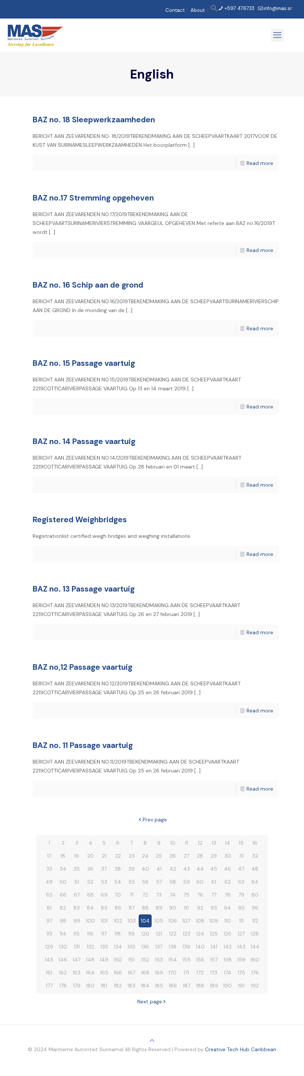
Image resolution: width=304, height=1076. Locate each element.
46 (227, 868)
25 (159, 855)
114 (63, 933)
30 (227, 855)
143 (241, 946)
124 (200, 933)
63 (241, 881)
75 (186, 894)
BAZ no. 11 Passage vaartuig (83, 745)
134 (118, 946)
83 (76, 907)
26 (172, 855)
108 (200, 920)
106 (172, 920)
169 (159, 972)
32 (255, 855)
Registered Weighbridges (80, 519)
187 (186, 985)
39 (131, 868)
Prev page (155, 819)
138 (172, 946)
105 (159, 920)
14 (227, 843)
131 (77, 946)
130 (63, 946)
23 (132, 855)
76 (200, 894)
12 (200, 843)
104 (145, 920)
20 (90, 855)
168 (145, 972)
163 (76, 972)
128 (255, 933)
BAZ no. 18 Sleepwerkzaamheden (94, 120)
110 (227, 920)
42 (172, 868)
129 (49, 946)
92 (200, 907)
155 (186, 959)
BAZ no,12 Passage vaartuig (82, 667)
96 (255, 907)
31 (241, 855)
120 (145, 933)
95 (241, 907)
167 (131, 972)
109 (213, 920)
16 (254, 843)
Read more (260, 163)
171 (186, 972)
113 (49, 933)
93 (214, 907)
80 (254, 894)
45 (213, 868)
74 (173, 894)
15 (241, 843)
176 (255, 972)
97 (49, 920)
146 (63, 959)
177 (49, 985)
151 (131, 959)
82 (63, 907)
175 (241, 972)
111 (241, 920)
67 (77, 894)
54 (117, 881)
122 (172, 933)
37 (104, 868)
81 (49, 907)
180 (90, 985)
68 (90, 894)
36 (90, 868)
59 (186, 881)
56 (145, 881)
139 (186, 946)
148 (90, 959)
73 (159, 894)
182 (118, 985)
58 (172, 881)
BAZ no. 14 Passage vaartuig (84, 441)
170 (172, 972)
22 (118, 855)
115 (76, 933)
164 (90, 972)
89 (159, 907)
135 (131, 946)
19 (76, 855)
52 (90, 881)
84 (90, 907)
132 (90, 946)
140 (200, 946)
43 (186, 868)
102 (118, 920)
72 (145, 894)
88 (145, 907)
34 (63, 868)
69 (104, 894)
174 (227, 972)
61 (213, 881)
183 (131, 985)
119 (131, 933)
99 (76, 920)
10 (172, 843)
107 (186, 920)
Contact (175, 10)
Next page (149, 1001)
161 (49, 972)
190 (227, 985)
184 (145, 985)
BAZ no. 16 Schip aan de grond (88, 285)
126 (227, 933)
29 (214, 855)
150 (117, 959)
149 (104, 959)
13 (214, 843)
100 (90, 920)
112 (255, 920)
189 (214, 985)
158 (228, 959)
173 (213, 972)
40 (145, 868)
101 (104, 920)
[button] (214, 10)
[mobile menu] (277, 35)
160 (255, 959)
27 (186, 855)
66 (63, 894)
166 (118, 972)
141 (214, 946)
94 (227, 907)
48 (254, 868)
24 (145, 855)
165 (104, 972)
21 (104, 855)
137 (158, 946)
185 (159, 985)
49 (49, 881)
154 (172, 959)
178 (63, 985)
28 (200, 855)
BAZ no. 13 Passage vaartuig (84, 589)
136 (145, 946)
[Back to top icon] (152, 1040)
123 (186, 933)
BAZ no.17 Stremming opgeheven (93, 198)
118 (118, 933)
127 (241, 933)
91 (186, 907)
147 (76, 959)
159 (241, 959)
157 (214, 959)
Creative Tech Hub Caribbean (240, 1049)
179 (76, 985)
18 (62, 855)
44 (200, 868)
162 (63, 972)
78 (228, 894)
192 (255, 985)
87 (132, 907)
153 (159, 959)
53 (104, 881)
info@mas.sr (278, 8)
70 (118, 894)
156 (200, 959)
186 (173, 985)
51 (76, 881)
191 (241, 985)
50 (62, 881)
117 (104, 933)
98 (63, 920)
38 (118, 868)
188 (200, 985)
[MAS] (35, 35)
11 (186, 843)
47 (241, 868)
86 (118, 907)
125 (214, 933)
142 (228, 946)
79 (241, 894)
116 (90, 933)
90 (172, 907)
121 (159, 933)
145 (49, 959)
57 (159, 881)
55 (131, 881)
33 (49, 868)
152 (145, 959)
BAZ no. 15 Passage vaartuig (84, 363)
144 (255, 946)
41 (159, 868)
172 (200, 972)
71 (131, 894)
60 (200, 881)
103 (132, 920)
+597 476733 (239, 8)
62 (227, 881)
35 (76, 868)
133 (104, 946)
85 (104, 907)
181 (104, 985)
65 (49, 894)
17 (49, 855)
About (198, 10)
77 (214, 894)
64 (254, 881)
